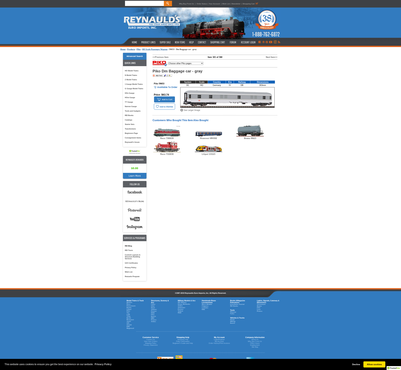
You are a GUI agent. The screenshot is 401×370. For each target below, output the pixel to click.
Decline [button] (356, 364)
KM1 (128, 326)
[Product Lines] (148, 42)
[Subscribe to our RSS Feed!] (279, 42)
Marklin (129, 302)
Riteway (233, 312)
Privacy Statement (151, 345)
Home (123, 49)
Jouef (129, 321)
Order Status (202, 4)
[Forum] (232, 42)
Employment (255, 345)
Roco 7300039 (167, 138)
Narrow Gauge (131, 106)
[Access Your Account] (247, 42)
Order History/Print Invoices (219, 343)
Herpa (232, 319)
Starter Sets (129, 124)
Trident (180, 311)
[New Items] (179, 42)
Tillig (128, 316)
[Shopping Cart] (217, 42)
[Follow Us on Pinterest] (266, 42)
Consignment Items (133, 138)
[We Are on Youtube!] (270, 42)
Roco (128, 304)
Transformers (130, 129)
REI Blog (128, 246)
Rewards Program (132, 276)
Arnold (129, 325)
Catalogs (128, 120)
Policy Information (183, 341)
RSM (152, 313)
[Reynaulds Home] (129, 42)
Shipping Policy (150, 343)
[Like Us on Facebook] (259, 42)
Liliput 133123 (208, 154)
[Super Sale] (165, 42)
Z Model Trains (131, 80)
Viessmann (261, 304)
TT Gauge (129, 102)
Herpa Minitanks (184, 304)
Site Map (255, 347)
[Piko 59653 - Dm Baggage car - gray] (191, 111)
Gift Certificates (131, 263)
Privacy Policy (130, 267)
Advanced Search (135, 56)
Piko (139, 49)
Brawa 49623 (250, 138)
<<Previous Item (161, 57)
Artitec (153, 321)
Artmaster (181, 307)
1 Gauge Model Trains (134, 84)
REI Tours (129, 250)
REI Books (129, 115)
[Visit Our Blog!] (263, 42)
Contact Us (150, 339)
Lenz (258, 309)
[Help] (191, 42)
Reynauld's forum (132, 142)
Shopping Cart (249, 4)
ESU (258, 308)
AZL (128, 323)
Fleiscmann (131, 306)
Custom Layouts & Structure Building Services (132, 257)
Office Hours (255, 343)
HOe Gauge (129, 93)
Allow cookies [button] (374, 364)
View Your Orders (150, 341)
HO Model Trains (131, 71)
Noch (153, 308)
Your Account (215, 4)
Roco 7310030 (167, 154)
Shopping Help (182, 339)
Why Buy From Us (186, 4)
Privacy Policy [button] (103, 364)
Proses (153, 320)
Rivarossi (130, 319)
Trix (128, 313)
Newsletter (236, 4)
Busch (153, 316)
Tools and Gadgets (133, 111)
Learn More (135, 175)
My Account (219, 341)
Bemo (129, 318)
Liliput (129, 309)
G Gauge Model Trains (134, 88)
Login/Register (219, 339)
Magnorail (130, 328)
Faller (153, 304)
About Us (254, 339)
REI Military (182, 302)
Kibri (153, 306)
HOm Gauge (130, 97)
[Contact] (202, 42)
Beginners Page (131, 133)
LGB (128, 314)
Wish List (226, 4)
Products (131, 49)
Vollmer (154, 309)
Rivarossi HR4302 (208, 138)
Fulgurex (205, 306)
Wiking (232, 321)
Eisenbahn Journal (237, 304)
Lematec (205, 308)
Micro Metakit (207, 304)
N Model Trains (131, 75)
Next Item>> (271, 57)
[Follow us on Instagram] (275, 42)
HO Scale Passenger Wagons (154, 49)
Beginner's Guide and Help (183, 343)
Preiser (154, 311)
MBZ (152, 318)
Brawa (129, 307)
